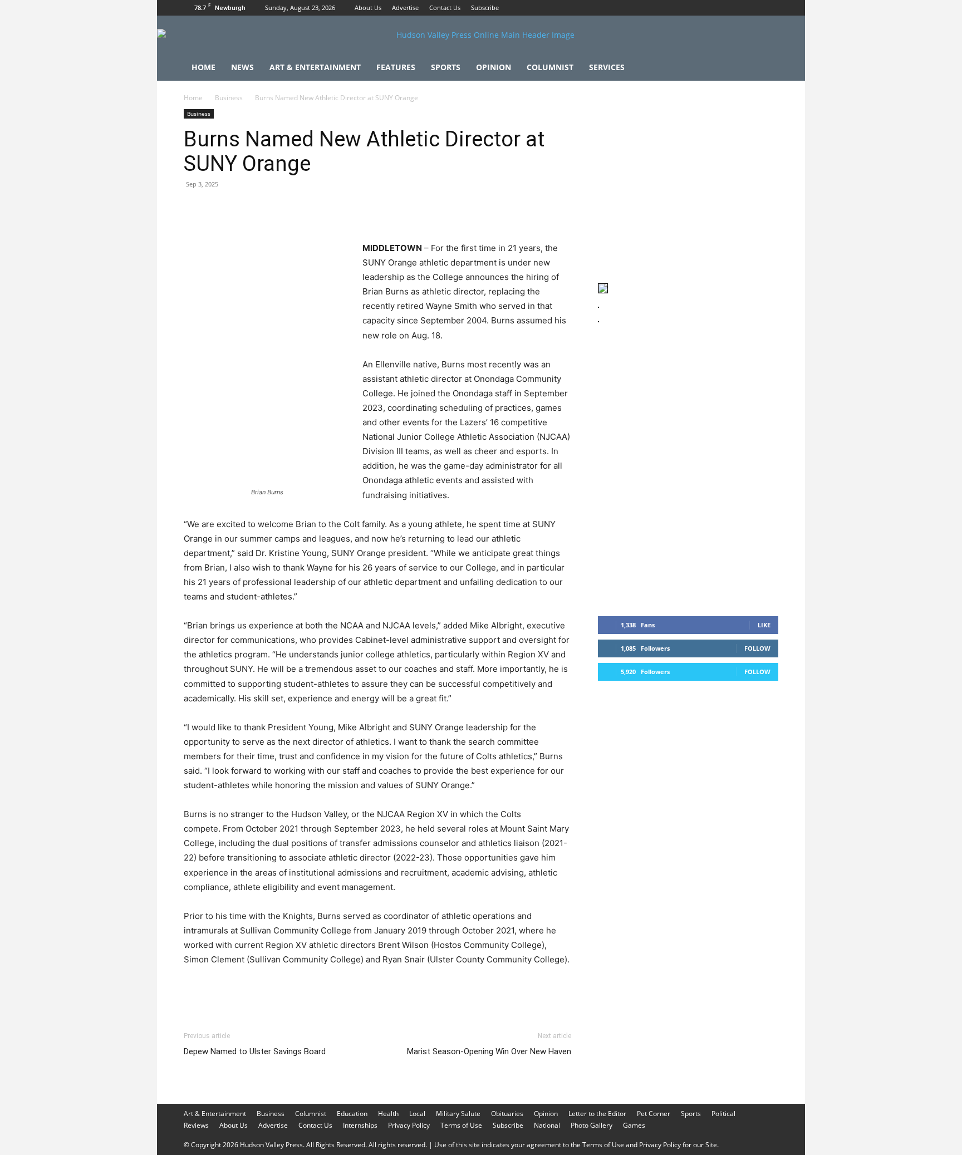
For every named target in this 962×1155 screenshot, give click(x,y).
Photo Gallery (591, 1125)
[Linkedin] (297, 209)
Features (395, 67)
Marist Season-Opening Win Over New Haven (489, 1051)
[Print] (323, 209)
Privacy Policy (409, 1125)
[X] (770, 8)
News (242, 67)
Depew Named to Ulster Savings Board (255, 1051)
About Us (368, 7)
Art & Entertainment (315, 67)
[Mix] (348, 209)
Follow (757, 648)
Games (634, 1125)
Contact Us (444, 7)
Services (607, 67)
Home (203, 67)
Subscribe (485, 7)
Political (723, 1113)
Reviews (196, 1125)
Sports (445, 67)
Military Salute (458, 1113)
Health (388, 1113)
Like (764, 625)
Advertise (405, 7)
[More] (400, 209)
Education (352, 1113)
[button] (765, 68)
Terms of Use (461, 1125)
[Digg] (374, 209)
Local (417, 1113)
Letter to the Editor (597, 1113)
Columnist (550, 67)
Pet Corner (653, 1113)
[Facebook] (733, 8)
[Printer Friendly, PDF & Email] (517, 989)
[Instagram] (751, 8)
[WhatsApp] (272, 209)
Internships (360, 1125)
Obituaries (507, 1113)
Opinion (493, 67)
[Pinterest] (246, 209)
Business (229, 97)
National (547, 1125)
